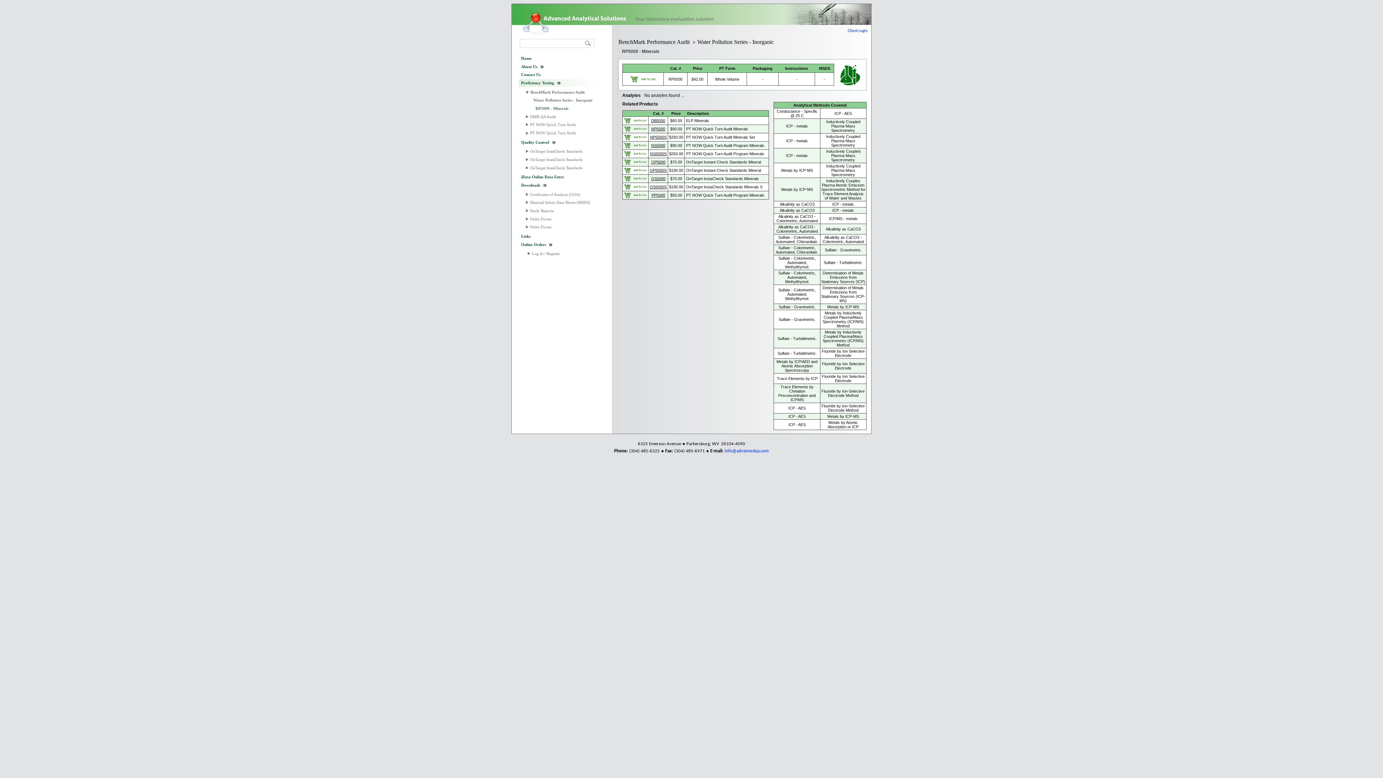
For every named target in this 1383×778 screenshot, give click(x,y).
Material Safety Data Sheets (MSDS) (560, 202)
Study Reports (542, 211)
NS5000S (658, 154)
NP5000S (658, 137)
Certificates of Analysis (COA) (555, 194)
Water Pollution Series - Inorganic (563, 100)
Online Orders (533, 244)
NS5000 (658, 145)
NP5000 (658, 129)
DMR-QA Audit (543, 117)
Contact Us (531, 74)
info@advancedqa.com (747, 451)
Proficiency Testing (537, 83)
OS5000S (658, 187)
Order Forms (540, 219)
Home (526, 58)
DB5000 (658, 121)
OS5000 (658, 178)
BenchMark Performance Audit (558, 92)
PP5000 (658, 195)
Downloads (530, 185)
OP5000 (658, 162)
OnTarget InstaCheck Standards (556, 151)
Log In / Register (546, 253)
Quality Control (535, 142)
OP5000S (658, 170)
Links (526, 236)
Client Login (858, 31)
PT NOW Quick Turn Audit (553, 124)
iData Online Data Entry (542, 177)
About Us (529, 66)
